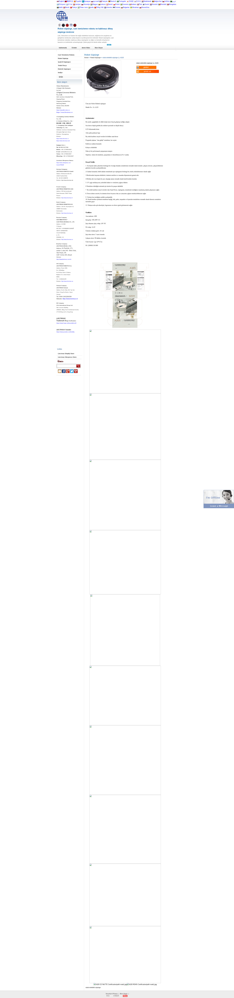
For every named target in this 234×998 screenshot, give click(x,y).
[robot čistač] (151, 5)
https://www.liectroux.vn (70, 299)
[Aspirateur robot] (101, 2)
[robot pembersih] (89, 8)
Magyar (95, 4)
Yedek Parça (62, 65)
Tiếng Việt (99, 7)
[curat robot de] (159, 5)
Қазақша (87, 1)
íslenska (109, 7)
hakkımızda (63, 48)
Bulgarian (126, 7)
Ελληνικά (62, 4)
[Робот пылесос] (83, 2)
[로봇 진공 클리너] (135, 2)
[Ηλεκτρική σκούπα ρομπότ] (58, 5)
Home (86, 57)
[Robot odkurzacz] (114, 5)
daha (109, 44)
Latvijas (78, 4)
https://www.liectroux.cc (62, 138)
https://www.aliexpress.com (63, 162)
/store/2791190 (60, 165)
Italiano (133, 4)
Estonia (117, 7)
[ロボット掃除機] (128, 2)
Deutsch (113, 1)
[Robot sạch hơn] (95, 8)
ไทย (140, 4)
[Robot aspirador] (75, 2)
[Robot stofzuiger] (143, 2)
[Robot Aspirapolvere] (130, 5)
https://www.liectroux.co (64, 112)
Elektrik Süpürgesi (64, 69)
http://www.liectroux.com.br (63, 259)
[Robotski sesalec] (82, 5)
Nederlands (147, 1)
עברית (70, 4)
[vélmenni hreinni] (105, 8)
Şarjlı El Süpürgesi (64, 62)
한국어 (138, 1)
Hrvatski (155, 4)
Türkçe (74, 7)
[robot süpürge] (71, 8)
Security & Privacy (112, 994)
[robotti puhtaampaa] (144, 5)
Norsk (67, 7)
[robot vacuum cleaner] (58, 2)
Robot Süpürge (63, 58)
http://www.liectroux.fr (67, 197)
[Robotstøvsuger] (107, 5)
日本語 (131, 1)
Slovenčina (145, 7)
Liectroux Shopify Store (66, 353)
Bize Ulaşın (99, 48)
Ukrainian (135, 7)
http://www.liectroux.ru (67, 239)
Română (163, 4)
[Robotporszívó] (91, 5)
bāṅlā (61, 7)
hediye (60, 72)
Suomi (147, 4)
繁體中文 (70, 1)
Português (122, 1)
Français (105, 1)
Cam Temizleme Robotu (66, 55)
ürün (61, 77)
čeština (167, 1)
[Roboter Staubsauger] (109, 2)
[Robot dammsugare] (121, 5)
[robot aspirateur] (153, 2)
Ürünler (74, 48)
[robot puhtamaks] (114, 8)
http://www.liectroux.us (67, 281)
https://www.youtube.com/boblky (65, 332)
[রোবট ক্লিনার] (58, 8)
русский (96, 1)
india (92, 7)
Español (78, 1)
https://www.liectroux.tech (63, 140)
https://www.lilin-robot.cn (63, 110)
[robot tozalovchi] (79, 8)
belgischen (158, 1)
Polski (117, 4)
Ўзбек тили (84, 7)
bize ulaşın (62, 82)
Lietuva (102, 4)
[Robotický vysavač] (163, 2)
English (61, 1)
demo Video (86, 48)
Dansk (110, 4)
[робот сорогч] (168, 5)
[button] (219, 508)
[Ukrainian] (131, 8)
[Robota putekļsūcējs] (74, 5)
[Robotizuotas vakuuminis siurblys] (99, 5)
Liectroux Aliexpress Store (67, 357)
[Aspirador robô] (118, 2)
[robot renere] (64, 8)
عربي (174, 1)
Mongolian (172, 4)
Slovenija (86, 4)
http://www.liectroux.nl (67, 213)
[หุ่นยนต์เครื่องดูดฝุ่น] (138, 5)
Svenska (125, 4)
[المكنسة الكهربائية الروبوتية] (171, 2)
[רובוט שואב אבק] (67, 5)
